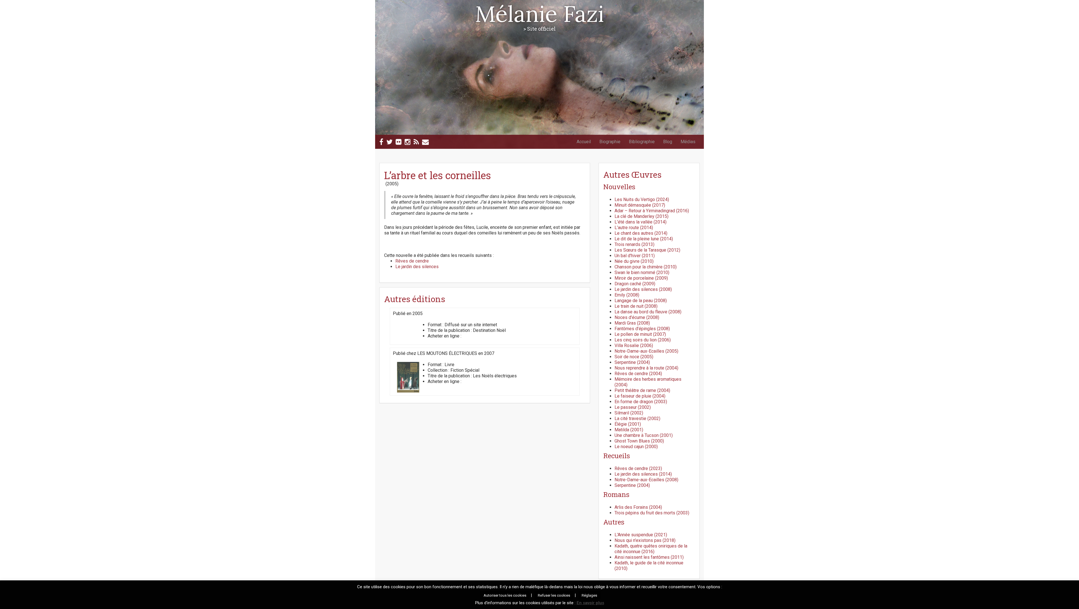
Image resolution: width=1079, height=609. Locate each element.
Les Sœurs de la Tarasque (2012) (647, 250)
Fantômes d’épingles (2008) (642, 328)
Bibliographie (642, 141)
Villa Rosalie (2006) (634, 345)
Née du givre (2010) (634, 261)
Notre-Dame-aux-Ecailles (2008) (646, 479)
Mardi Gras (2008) (632, 323)
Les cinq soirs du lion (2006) (643, 340)
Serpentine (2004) (632, 362)
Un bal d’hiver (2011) (635, 255)
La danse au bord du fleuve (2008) (648, 311)
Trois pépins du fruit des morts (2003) (652, 513)
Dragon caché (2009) (635, 283)
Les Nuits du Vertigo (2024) (642, 199)
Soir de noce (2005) (634, 356)
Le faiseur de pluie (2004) (640, 396)
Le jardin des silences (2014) (643, 474)
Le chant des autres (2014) (641, 233)
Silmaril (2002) (629, 413)
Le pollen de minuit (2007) (640, 334)
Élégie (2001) (628, 424)
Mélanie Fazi (539, 13)
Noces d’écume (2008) (637, 317)
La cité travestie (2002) (637, 418)
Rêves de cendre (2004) (638, 373)
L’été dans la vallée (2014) (641, 222)
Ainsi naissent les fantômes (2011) (649, 557)
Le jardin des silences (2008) (643, 289)
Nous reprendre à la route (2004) (646, 368)
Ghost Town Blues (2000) (639, 441)
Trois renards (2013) (634, 244)
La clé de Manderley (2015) (641, 216)
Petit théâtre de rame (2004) (642, 390)
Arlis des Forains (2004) (638, 507)
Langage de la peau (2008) (641, 300)
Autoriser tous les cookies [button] (505, 595)
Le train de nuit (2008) (636, 306)
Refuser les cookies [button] (554, 595)
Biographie (609, 141)
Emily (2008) (627, 295)
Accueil (584, 141)
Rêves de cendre (412, 261)
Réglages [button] (589, 595)
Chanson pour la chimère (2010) (646, 267)
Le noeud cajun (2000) (636, 446)
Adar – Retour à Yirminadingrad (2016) (652, 210)
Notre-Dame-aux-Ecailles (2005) (646, 351)
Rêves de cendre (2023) (638, 468)
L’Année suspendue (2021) (641, 534)
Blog (667, 141)
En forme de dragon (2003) (641, 401)
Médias (688, 141)
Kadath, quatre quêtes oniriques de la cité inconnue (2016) (651, 548)
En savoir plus (590, 602)
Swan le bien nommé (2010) (642, 272)
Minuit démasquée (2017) (640, 205)
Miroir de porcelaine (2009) (641, 278)
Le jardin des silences (417, 266)
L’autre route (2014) (634, 227)
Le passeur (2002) (633, 407)
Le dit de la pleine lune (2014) (644, 238)
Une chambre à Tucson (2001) (644, 435)
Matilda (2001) (629, 429)
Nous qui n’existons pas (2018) (645, 540)
